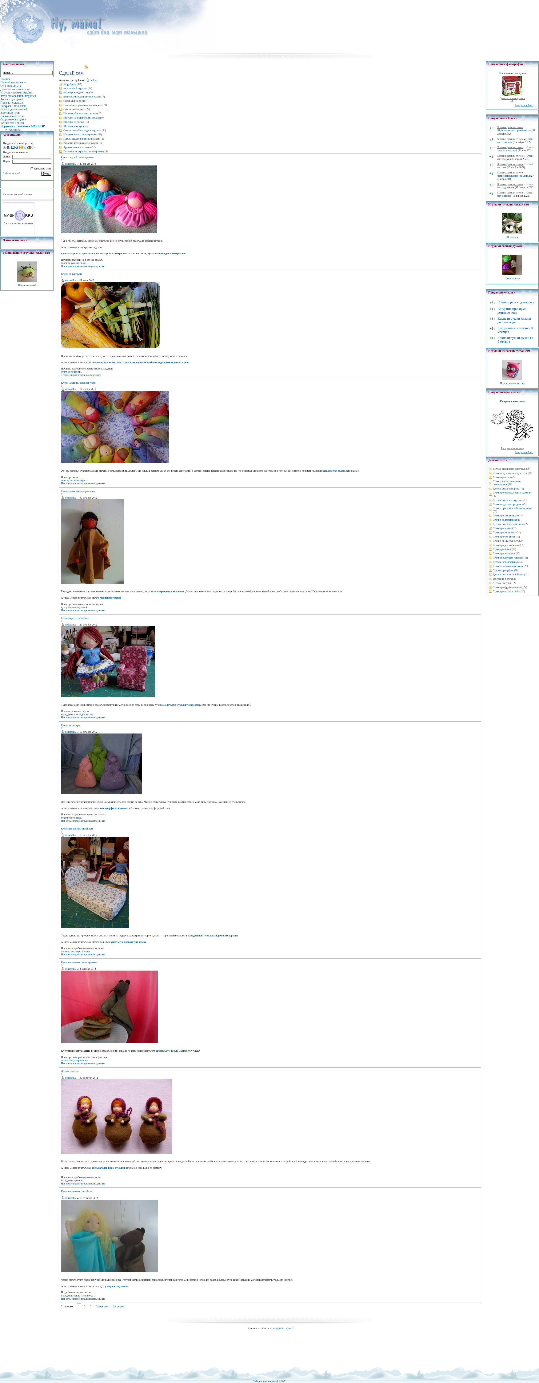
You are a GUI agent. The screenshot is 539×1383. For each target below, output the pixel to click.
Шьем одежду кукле (74, 126)
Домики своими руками (512, 98)
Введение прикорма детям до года (512, 310)
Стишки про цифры (503, 570)
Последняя (118, 1306)
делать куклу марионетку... (75, 1060)
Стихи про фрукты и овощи (507, 587)
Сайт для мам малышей (265, 1381)
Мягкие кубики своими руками (80, 113)
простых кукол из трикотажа (78, 253)
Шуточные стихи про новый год (514, 130)
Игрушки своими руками (76, 19)
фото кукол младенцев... (74, 480)
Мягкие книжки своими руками (80, 134)
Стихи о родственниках (505, 519)
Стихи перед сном (502, 477)
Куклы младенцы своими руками (78, 382)
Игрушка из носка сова (512, 383)
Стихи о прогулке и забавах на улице (512, 508)
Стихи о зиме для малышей (516, 149)
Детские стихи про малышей (508, 524)
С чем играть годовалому (516, 302)
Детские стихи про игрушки (507, 500)
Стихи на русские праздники (508, 504)
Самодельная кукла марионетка (78, 491)
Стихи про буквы (502, 549)
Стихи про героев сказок (506, 515)
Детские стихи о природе (506, 488)
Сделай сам (100, 19)
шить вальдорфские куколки (108, 1167)
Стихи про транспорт (504, 536)
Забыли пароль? (11, 173)
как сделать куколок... (72, 1180)
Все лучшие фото (524, 105)
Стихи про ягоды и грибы (506, 591)
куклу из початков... (71, 371)
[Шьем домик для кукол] (512, 95)
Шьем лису (512, 237)
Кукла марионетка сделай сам (76, 1191)
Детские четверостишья (505, 561)
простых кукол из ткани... (74, 262)
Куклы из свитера (70, 725)
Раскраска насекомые (512, 401)
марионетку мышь (110, 597)
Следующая (102, 1306)
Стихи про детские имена (506, 545)
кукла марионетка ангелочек (167, 591)
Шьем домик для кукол (512, 73)
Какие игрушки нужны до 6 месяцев (514, 320)
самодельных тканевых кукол (172, 362)
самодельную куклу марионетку (174, 1050)
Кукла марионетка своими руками (79, 962)
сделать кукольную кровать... (76, 951)
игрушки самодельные (93, 266)
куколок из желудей (141, 362)
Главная (55, 19)
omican (93, 80)
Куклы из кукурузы (71, 273)
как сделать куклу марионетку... (78, 1295)
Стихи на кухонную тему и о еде (510, 473)
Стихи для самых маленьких (508, 566)
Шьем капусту (512, 278)
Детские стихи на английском (508, 574)
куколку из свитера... (72, 817)
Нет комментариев (71, 266)
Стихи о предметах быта (506, 540)
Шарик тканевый (27, 285)
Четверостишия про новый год (513, 175)
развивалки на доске (74, 100)
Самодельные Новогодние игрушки (82, 130)
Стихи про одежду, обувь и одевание (512, 492)
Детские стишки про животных (509, 468)
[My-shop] (18, 233)
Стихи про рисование (504, 553)
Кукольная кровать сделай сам (77, 828)
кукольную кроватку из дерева (128, 941)
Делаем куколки (69, 1071)
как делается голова (334, 470)
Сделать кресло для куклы (75, 618)
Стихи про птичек (502, 528)
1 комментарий (69, 374)
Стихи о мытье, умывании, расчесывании (507, 483)
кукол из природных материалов (166, 253)
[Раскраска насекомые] (512, 445)
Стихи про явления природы (508, 557)
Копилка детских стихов (510, 127)
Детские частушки (502, 582)
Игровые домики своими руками (80, 142)
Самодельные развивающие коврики (82, 105)
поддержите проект (282, 1328)
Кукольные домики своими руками (81, 138)
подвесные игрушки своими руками (82, 96)
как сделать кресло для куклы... (78, 714)
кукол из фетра (113, 253)
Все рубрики (69, 84)
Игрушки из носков (73, 121)
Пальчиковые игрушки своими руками (83, 151)
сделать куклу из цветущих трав (110, 362)
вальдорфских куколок (114, 808)
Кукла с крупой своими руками (77, 157)
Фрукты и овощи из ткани (77, 147)
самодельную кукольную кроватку (181, 704)
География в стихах (503, 578)
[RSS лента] (86, 67)
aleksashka (70, 163)
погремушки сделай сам (76, 92)
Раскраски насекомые (512, 448)
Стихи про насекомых (504, 532)
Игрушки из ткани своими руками (81, 117)
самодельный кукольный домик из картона (213, 935)
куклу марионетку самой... (75, 607)
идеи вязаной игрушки (75, 88)
